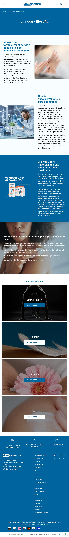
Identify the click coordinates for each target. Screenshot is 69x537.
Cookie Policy (21, 522)
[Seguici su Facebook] (55, 459)
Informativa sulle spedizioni (28, 524)
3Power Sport (39, 458)
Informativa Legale (43, 524)
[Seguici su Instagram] (59, 459)
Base (36, 471)
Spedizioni (38, 506)
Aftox (36, 474)
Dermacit (38, 468)
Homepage (6, 11)
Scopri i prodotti (34, 305)
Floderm (37, 461)
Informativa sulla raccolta (17, 535)
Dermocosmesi (39, 491)
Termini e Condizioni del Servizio (50, 522)
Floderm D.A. (39, 464)
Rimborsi (38, 510)
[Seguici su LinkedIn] (64, 459)
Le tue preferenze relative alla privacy (42, 535)
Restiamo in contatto (41, 513)
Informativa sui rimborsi (33, 522)
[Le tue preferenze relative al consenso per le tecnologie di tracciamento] (66, 534)
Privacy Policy (12, 522)
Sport (36, 494)
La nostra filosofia (40, 483)
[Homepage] (32, 4)
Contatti (37, 503)
